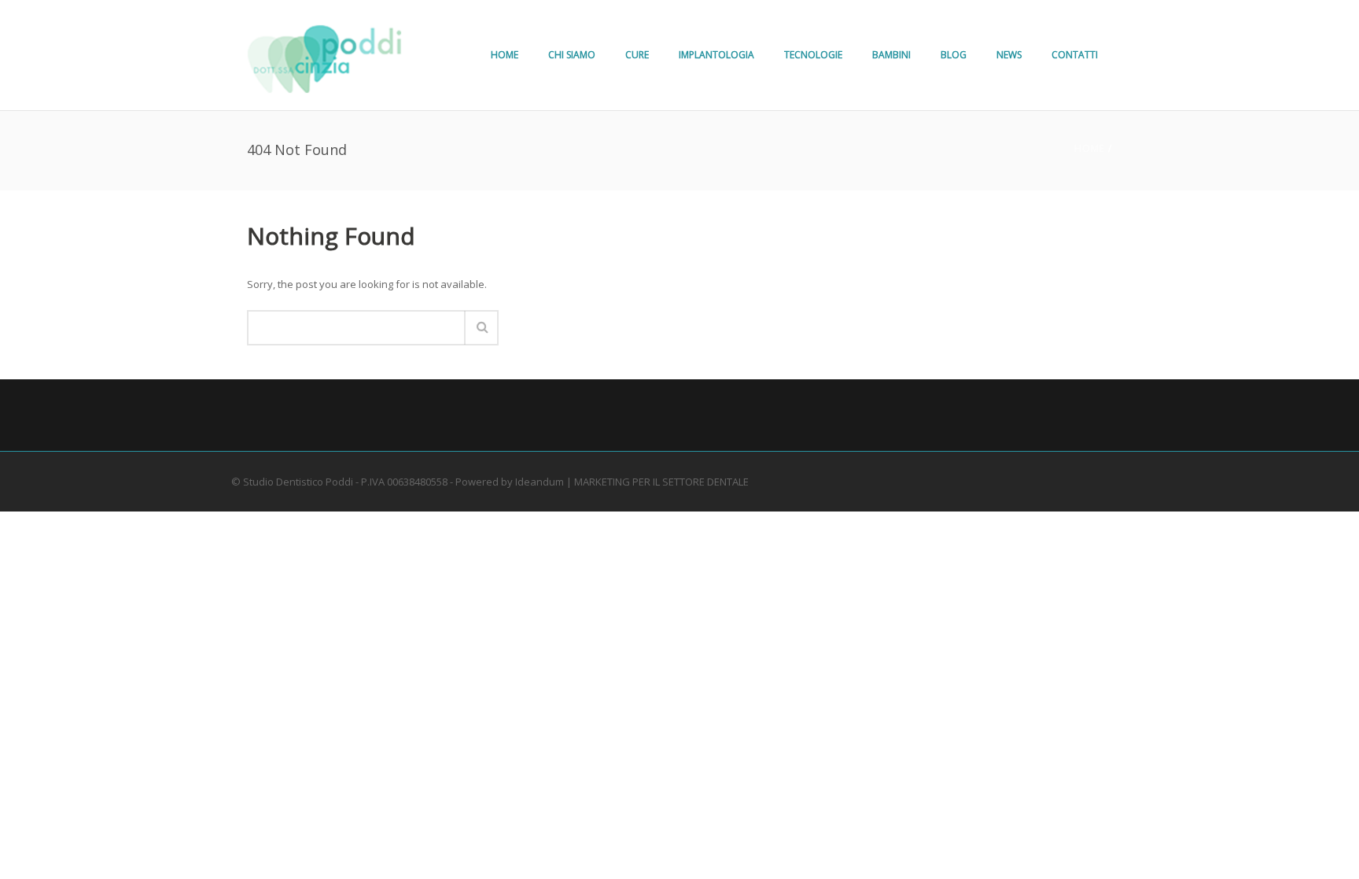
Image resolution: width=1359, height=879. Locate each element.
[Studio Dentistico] (325, 55)
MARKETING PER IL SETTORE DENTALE (661, 482)
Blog (954, 54)
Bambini (891, 54)
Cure (637, 54)
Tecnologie (813, 54)
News (1009, 54)
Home (504, 54)
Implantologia (716, 54)
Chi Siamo (571, 54)
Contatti (1074, 54)
